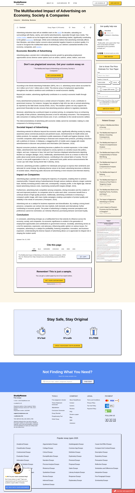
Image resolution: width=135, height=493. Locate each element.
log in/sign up (100, 3)
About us (50, 3)
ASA (62, 249)
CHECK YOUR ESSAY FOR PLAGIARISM (67, 345)
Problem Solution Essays (25, 464)
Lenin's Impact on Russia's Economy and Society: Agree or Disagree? (109, 209)
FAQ (71, 411)
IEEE (68, 249)
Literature (72, 423)
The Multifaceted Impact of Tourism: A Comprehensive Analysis (108, 145)
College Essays (48, 448)
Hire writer (108, 56)
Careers (72, 405)
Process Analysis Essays (51, 464)
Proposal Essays (74, 464)
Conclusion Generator (58, 410)
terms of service (106, 101)
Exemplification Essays (50, 456)
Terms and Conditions (93, 400)
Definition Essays (74, 452)
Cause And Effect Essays (103, 444)
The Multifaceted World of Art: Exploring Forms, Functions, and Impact (109, 192)
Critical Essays (48, 452)
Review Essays (48, 476)
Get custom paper (54, 75)
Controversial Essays (23, 452)
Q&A (71, 420)
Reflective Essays (101, 464)
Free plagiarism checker (59, 400)
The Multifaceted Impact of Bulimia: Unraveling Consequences (108, 135)
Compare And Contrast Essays (105, 448)
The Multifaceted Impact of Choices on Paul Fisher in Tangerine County (108, 182)
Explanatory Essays (75, 480)
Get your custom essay (54, 280)
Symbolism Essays (49, 472)
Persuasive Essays (101, 460)
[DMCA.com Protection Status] (108, 411)
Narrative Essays (48, 460)
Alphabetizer (55, 407)
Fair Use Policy (91, 405)
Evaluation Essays (23, 456)
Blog (71, 417)
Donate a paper (74, 414)
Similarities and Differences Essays (106, 468)
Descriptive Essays (101, 452)
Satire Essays (73, 468)
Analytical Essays (22, 444)
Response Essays (75, 476)
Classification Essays (24, 448)
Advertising (25, 20)
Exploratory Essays (75, 456)
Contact (72, 403)
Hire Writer (115, 3)
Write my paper (108, 108)
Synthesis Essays (48, 484)
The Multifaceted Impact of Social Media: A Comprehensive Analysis (108, 164)
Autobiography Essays (76, 444)
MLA (39, 249)
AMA (73, 249)
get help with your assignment (17, 487)
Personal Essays (74, 460)
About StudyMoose (75, 400)
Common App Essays (76, 448)
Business (33, 20)
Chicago (56, 249)
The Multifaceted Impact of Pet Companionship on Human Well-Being (109, 155)
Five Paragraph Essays (102, 476)
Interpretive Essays (101, 472)
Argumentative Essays (50, 444)
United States (22, 37)
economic (29, 40)
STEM (75, 3)
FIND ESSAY (88, 381)
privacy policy (115, 101)
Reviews (72, 408)
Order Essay (55, 419)
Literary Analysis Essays (77, 472)
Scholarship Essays (101, 480)
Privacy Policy (91, 403)
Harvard (47, 249)
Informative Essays (23, 460)
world (59, 33)
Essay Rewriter (56, 413)
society (38, 47)
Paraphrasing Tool (57, 416)
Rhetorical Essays (49, 468)
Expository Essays (101, 456)
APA (34, 249)
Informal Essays (48, 480)
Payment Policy (91, 408)
